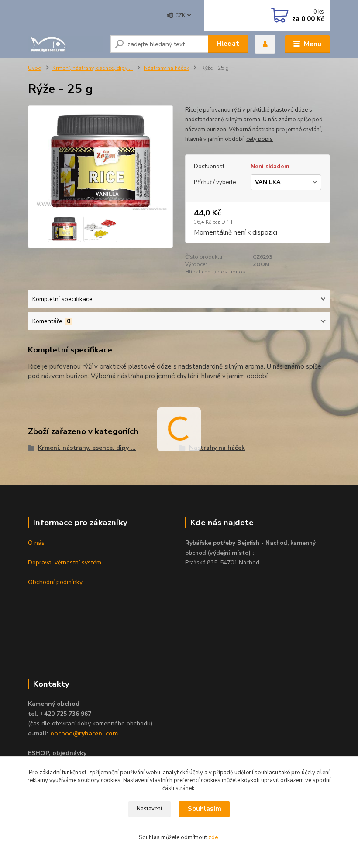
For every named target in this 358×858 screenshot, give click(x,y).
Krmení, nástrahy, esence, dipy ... (92, 68)
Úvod (34, 68)
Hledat (228, 43)
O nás (36, 543)
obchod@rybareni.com (84, 733)
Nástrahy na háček (166, 68)
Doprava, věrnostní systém (64, 562)
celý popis (259, 139)
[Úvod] (65, 44)
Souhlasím (204, 808)
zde (213, 837)
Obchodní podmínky (55, 582)
